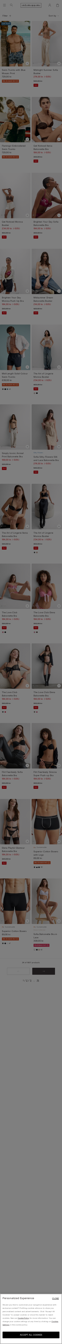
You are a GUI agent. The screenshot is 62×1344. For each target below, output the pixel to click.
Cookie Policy (23, 1318)
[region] (31, 1319)
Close (55, 1298)
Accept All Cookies (31, 1335)
